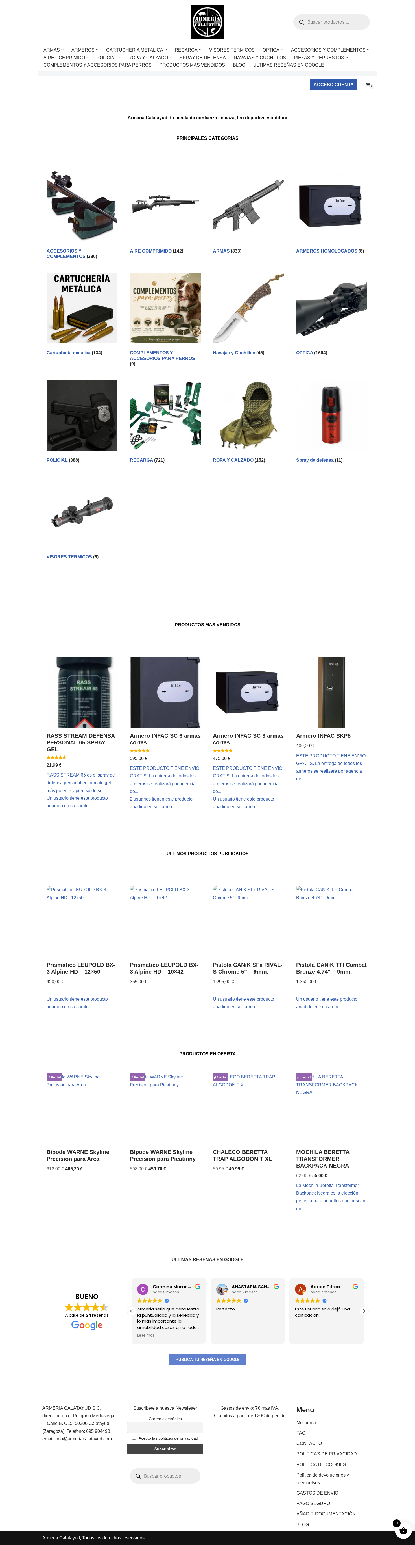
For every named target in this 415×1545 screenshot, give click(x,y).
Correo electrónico (165, 1418)
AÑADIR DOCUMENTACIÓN (326, 1513)
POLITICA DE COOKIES (321, 1464)
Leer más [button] (146, 1335)
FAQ (300, 1433)
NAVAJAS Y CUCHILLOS (260, 57)
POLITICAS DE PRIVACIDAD (326, 1453)
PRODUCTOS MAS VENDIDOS (192, 65)
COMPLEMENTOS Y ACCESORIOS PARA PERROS (97, 65)
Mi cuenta (306, 1422)
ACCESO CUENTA (334, 84)
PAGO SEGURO (313, 1503)
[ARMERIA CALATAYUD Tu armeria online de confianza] (207, 22)
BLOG (239, 65)
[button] (62, 50)
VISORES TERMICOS (232, 50)
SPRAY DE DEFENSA (203, 57)
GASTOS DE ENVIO (317, 1493)
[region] (73, 1501)
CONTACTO (309, 1443)
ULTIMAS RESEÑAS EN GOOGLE (288, 65)
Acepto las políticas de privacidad (168, 1438)
